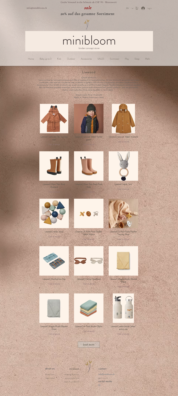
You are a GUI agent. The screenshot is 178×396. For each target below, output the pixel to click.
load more (88, 344)
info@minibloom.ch (37, 8)
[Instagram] (99, 385)
